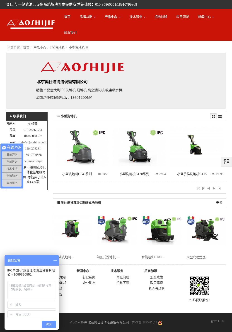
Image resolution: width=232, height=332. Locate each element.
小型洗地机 (77, 47)
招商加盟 (161, 17)
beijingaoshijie (33, 161)
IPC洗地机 (57, 47)
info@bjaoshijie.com (32, 142)
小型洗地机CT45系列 (77, 174)
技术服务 (136, 17)
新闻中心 (205, 17)
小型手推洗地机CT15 (192, 174)
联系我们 (70, 32)
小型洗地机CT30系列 (134, 174)
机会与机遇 (156, 288)
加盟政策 (156, 277)
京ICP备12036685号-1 (144, 322)
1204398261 (33, 148)
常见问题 (122, 277)
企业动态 (89, 283)
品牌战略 (86, 17)
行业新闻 (89, 277)
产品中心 (111, 17)
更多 (219, 202)
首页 (67, 17)
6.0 (217, 322)
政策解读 (156, 283)
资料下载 (122, 283)
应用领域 (182, 17)
